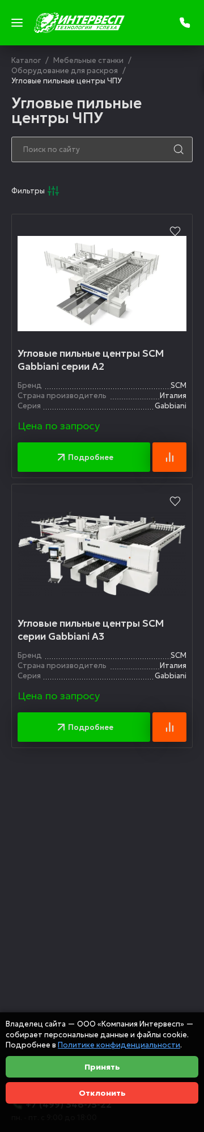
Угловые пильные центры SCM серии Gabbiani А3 (91, 630)
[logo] (79, 22)
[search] (178, 149)
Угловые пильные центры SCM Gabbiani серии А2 (91, 360)
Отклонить (102, 1093)
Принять (102, 1067)
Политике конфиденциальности (119, 1045)
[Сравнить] (169, 457)
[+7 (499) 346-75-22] (186, 22)
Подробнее (90, 457)
